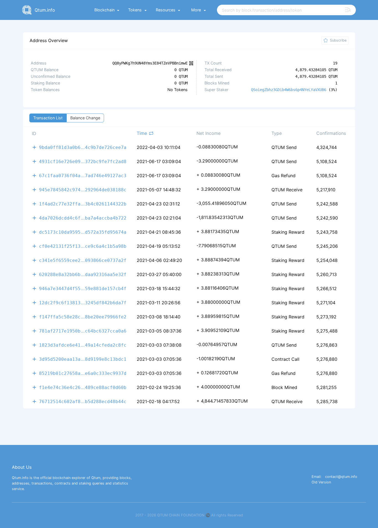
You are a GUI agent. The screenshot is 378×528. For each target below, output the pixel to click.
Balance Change (85, 117)
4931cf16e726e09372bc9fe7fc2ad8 (82, 161)
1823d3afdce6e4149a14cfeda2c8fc (82, 344)
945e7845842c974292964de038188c (82, 189)
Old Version (321, 482)
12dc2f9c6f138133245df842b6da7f (82, 302)
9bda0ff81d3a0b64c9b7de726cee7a (82, 147)
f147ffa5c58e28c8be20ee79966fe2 (82, 316)
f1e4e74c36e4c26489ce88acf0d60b (82, 387)
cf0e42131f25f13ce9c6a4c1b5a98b (82, 246)
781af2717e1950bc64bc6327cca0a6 (82, 330)
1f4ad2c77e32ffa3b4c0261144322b (82, 203)
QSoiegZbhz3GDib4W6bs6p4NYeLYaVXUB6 (288, 89)
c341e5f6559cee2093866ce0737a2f (82, 260)
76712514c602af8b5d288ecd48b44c (82, 401)
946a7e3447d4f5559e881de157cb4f (82, 288)
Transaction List (48, 117)
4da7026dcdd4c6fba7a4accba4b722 (82, 217)
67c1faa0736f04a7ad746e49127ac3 (82, 175)
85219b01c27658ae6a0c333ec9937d (82, 373)
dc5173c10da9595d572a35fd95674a (82, 232)
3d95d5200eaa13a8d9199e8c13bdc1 (82, 359)
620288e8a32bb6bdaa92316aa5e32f (82, 274)
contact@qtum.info (341, 477)
